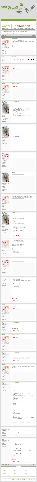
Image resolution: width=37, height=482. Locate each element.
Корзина (20, 33)
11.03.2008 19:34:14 (17, 212)
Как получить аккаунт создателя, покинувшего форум (6, 27)
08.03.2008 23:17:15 (17, 194)
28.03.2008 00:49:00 (17, 364)
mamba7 (3, 427)
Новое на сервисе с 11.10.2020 (6, 26)
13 (8, 35)
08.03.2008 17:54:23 (17, 101)
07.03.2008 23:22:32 (17, 38)
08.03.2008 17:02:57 (17, 83)
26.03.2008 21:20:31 (17, 322)
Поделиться (13, 38)
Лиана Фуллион (4, 101)
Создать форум (14, 479)
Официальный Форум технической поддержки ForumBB (10, 33)
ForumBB (3, 56)
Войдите (21, 31)
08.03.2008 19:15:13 (17, 152)
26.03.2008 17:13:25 (17, 304)
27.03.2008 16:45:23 (17, 334)
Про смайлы (4, 470)
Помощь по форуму (19, 479)
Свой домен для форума (5, 28)
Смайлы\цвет (4, 473)
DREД (2, 277)
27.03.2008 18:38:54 (17, 352)
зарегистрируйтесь (25, 31)
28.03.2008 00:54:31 (17, 382)
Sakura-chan (3, 38)
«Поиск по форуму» (27, 26)
